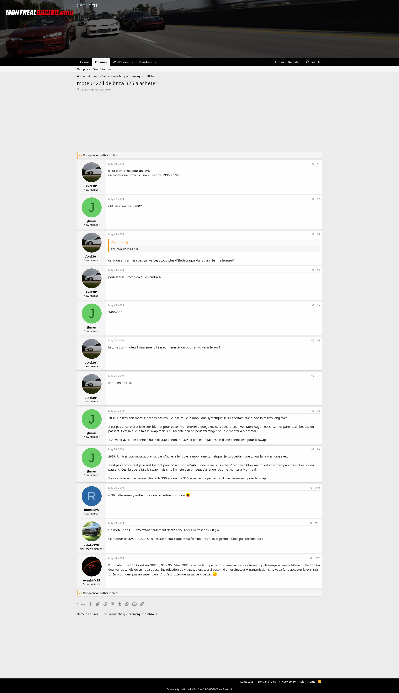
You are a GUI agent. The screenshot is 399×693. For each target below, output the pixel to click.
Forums (101, 62)
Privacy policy (287, 681)
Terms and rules (266, 681)
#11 (317, 523)
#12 (317, 558)
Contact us (246, 681)
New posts (83, 69)
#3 (318, 234)
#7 (318, 375)
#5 (318, 305)
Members (145, 62)
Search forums (102, 69)
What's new (121, 62)
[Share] (312, 164)
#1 (318, 164)
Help (301, 681)
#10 (317, 488)
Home (84, 62)
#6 (318, 340)
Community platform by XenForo (200, 689)
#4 (318, 270)
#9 (318, 449)
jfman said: (117, 242)
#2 (318, 199)
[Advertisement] (199, 122)
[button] (132, 62)
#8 (318, 411)
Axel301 (84, 89)
